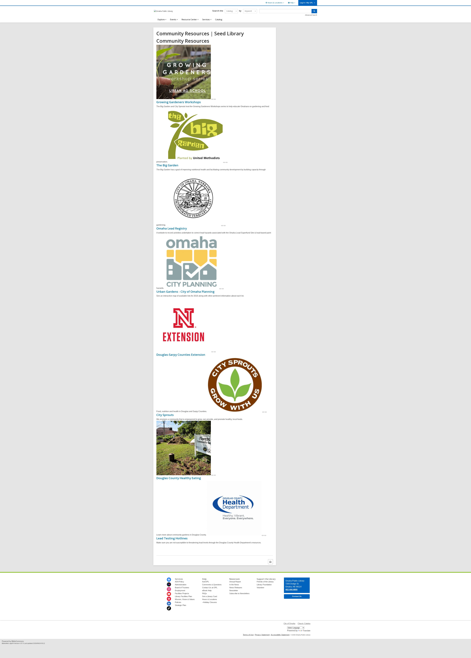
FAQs (204, 593)
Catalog (218, 19)
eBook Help (206, 590)
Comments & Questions (212, 585)
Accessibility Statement (280, 635)
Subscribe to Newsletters (239, 593)
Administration (180, 585)
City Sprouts (165, 415)
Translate (306, 631)
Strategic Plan (180, 605)
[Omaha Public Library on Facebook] (169, 580)
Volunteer (260, 587)
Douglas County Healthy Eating (178, 478)
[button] (274, 3)
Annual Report (235, 582)
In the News (234, 585)
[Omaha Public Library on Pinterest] (169, 599)
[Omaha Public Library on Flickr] (169, 584)
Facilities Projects (182, 593)
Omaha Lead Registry (171, 228)
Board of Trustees (182, 587)
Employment (180, 590)
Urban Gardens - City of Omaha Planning (185, 292)
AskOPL (205, 582)
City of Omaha (289, 623)
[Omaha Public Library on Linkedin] (169, 603)
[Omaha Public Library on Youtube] (169, 594)
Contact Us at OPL (209, 587)
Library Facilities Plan (183, 596)
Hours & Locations (209, 599)
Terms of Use (248, 635)
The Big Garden (167, 165)
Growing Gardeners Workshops (178, 102)
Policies (178, 602)
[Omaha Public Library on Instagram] (169, 589)
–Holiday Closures (209, 602)
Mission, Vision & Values (185, 599)
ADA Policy (179, 582)
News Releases (235, 587)
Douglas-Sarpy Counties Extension (180, 355)
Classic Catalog (304, 623)
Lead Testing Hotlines (172, 538)
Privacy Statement (262, 635)
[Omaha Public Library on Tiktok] (169, 608)
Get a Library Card (209, 596)
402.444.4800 (291, 590)
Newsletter (233, 590)
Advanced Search (311, 15)
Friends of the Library (265, 582)
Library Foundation (264, 585)
